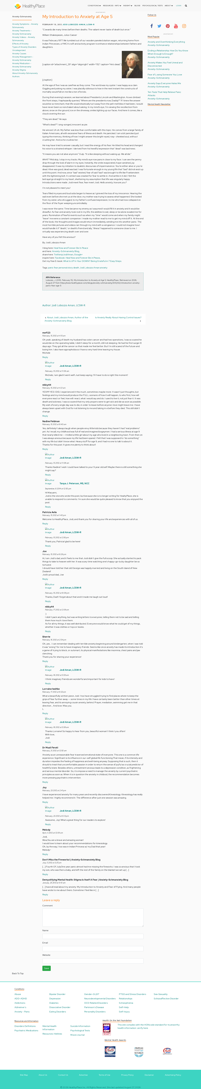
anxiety (103, 267)
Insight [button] (127, 6)
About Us (43, 1075)
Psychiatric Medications (26, 1030)
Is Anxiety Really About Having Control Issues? (118, 317)
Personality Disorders (94, 1011)
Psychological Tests (152, 6)
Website (46, 955)
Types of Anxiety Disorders (24, 47)
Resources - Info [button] (111, 6)
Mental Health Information (50, 1028)
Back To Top (18, 973)
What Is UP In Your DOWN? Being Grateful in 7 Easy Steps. (92, 261)
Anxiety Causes (19, 53)
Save (46, 968)
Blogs (137, 6)
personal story (66, 267)
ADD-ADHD (20, 998)
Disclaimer (149, 1075)
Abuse (17, 994)
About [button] (168, 6)
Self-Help (124, 1007)
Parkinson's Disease (94, 1007)
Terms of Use (104, 1075)
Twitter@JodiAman (63, 254)
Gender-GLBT (91, 994)
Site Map (24, 1075)
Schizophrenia (126, 1002)
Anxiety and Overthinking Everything (166, 41)
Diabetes (53, 1002)
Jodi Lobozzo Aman (90, 267)
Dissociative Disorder (59, 1007)
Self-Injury (124, 1011)
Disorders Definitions (25, 1026)
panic (50, 267)
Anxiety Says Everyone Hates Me (164, 83)
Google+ (78, 254)
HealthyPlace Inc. (77, 1087)
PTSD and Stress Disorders (132, 994)
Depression (55, 998)
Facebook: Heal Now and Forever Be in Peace (77, 257)
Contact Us (63, 1075)
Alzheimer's (20, 1007)
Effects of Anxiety (20, 43)
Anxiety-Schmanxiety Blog (65, 251)
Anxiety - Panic (22, 1011)
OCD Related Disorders (96, 1002)
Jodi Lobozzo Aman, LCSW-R (78, 24)
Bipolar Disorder (57, 994)
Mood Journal (77, 1034)
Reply (45, 357)
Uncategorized (18, 50)
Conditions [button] (93, 6)
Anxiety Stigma (19, 70)
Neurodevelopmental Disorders (100, 998)
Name (45, 930)
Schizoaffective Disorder (166, 998)
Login (178, 6)
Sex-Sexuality (161, 994)
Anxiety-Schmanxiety (159, 45)
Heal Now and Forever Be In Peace (71, 248)
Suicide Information (80, 1026)
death (76, 267)
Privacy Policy (127, 1075)
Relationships (125, 998)
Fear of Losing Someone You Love (165, 74)
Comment (47, 905)
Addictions (19, 1002)
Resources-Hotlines (52, 1033)
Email (45, 942)
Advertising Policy (173, 1075)
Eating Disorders (57, 1011)
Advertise (83, 1075)
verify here (142, 1028)
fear (56, 267)
